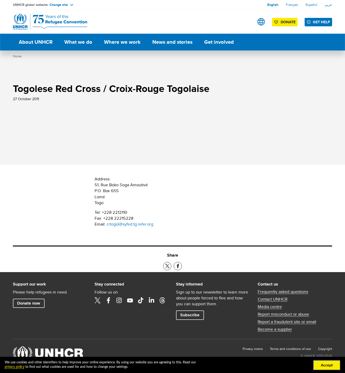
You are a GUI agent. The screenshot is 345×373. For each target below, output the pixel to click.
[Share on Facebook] (178, 266)
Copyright (325, 348)
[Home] (46, 22)
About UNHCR (36, 42)
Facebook (108, 300)
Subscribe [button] (189, 315)
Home (17, 56)
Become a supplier (275, 329)
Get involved (219, 42)
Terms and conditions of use (290, 348)
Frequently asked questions (283, 291)
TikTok (141, 300)
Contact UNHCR (273, 299)
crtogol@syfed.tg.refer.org (130, 224)
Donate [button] (288, 22)
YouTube (130, 300)
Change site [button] (59, 4)
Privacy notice (253, 348)
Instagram (119, 300)
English (272, 4)
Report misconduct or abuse (283, 314)
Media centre (270, 306)
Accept (327, 365)
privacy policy (14, 367)
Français (292, 4)
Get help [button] (321, 22)
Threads (162, 300)
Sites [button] (261, 22)
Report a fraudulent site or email (287, 321)
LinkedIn (152, 300)
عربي (328, 4)
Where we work (122, 42)
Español (311, 4)
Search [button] (246, 22)
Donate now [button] (28, 303)
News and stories (172, 42)
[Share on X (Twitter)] (167, 266)
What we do (78, 42)
